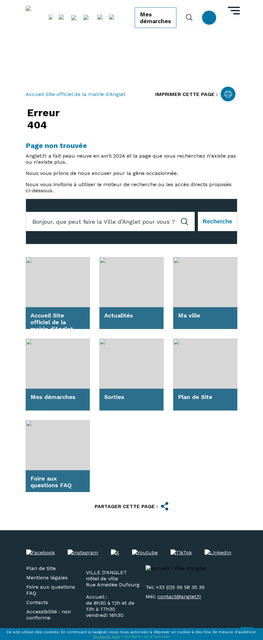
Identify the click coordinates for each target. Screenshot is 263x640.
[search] (189, 17)
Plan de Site (41, 568)
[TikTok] (181, 552)
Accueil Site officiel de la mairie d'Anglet (75, 94)
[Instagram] (83, 552)
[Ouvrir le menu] (234, 10)
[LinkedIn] (218, 552)
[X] (115, 552)
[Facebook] (40, 552)
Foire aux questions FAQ (50, 590)
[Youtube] (145, 552)
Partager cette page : (126, 506)
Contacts (37, 602)
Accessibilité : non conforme (48, 615)
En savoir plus (106, 636)
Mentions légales (47, 578)
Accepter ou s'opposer (147, 636)
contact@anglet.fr (179, 596)
